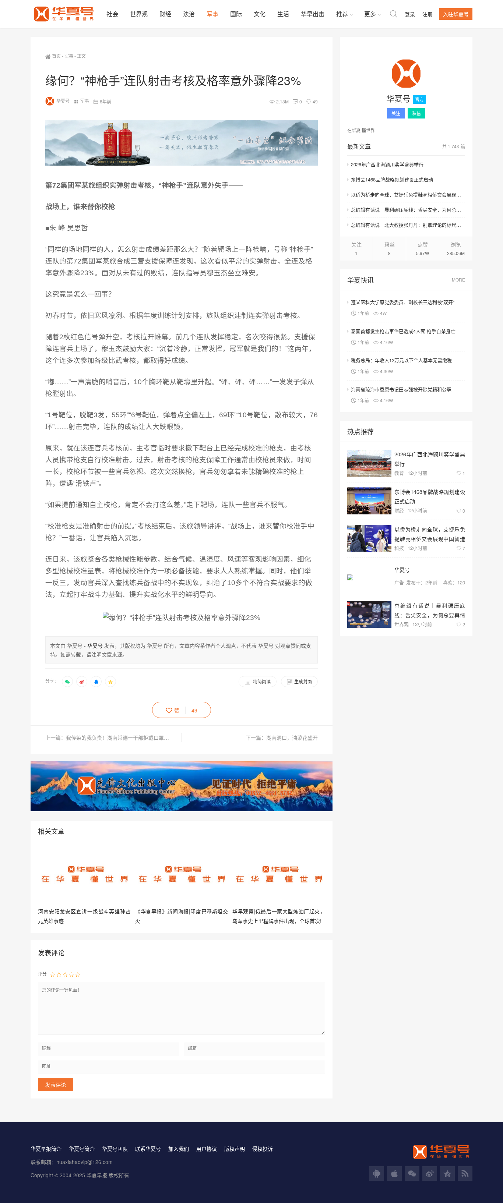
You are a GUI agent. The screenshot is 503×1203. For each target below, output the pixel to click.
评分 (42, 973)
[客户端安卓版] (376, 1173)
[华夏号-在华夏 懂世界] (66, 14)
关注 (395, 113)
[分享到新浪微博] (81, 681)
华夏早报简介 (46, 1148)
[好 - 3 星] (65, 974)
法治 (189, 14)
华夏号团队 (115, 1148)
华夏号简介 (82, 1148)
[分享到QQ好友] (96, 681)
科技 (399, 547)
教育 (399, 472)
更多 (370, 14)
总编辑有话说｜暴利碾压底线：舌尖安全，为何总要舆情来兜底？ (408, 209)
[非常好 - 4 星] (71, 974)
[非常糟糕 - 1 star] (52, 974)
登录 (410, 14)
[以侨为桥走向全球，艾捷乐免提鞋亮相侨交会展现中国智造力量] (369, 538)
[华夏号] (406, 75)
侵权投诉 (262, 1148)
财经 (165, 14)
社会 (112, 14)
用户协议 (206, 1148)
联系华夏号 (148, 1148)
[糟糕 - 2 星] (58, 974)
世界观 (139, 14)
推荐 (342, 14)
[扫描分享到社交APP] (67, 681)
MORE (458, 279)
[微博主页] (429, 1173)
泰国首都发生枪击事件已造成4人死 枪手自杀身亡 (403, 331)
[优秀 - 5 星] (77, 974)
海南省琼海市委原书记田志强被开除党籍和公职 (401, 389)
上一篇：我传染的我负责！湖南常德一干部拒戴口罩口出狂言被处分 (113, 737)
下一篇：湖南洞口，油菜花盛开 (282, 737)
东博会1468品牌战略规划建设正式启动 (392, 179)
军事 (212, 14)
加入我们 (178, 1148)
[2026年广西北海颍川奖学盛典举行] (369, 463)
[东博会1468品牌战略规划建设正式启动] (369, 501)
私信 (416, 113)
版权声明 (234, 1148)
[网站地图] (465, 1173)
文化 (259, 14)
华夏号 (63, 101)
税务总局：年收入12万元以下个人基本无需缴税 (401, 360)
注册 (427, 14)
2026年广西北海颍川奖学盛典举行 (387, 164)
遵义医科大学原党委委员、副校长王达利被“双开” (402, 301)
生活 (283, 14)
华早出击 (312, 14)
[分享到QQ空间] (110, 681)
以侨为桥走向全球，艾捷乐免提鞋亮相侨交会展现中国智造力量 (408, 194)
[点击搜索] (393, 14)
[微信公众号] (412, 1173)
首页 (56, 56)
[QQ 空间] (447, 1173)
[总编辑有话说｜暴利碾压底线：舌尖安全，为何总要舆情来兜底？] (369, 615)
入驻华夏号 (456, 14)
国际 (236, 14)
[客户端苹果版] (394, 1173)
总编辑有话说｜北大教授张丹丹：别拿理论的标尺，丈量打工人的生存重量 (408, 224)
